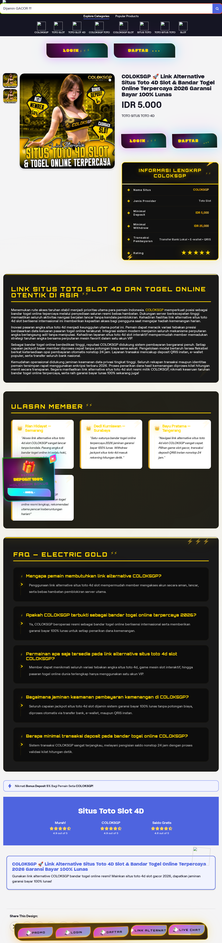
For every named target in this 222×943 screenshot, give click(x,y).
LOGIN (70, 50)
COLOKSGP (154, 310)
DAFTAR (138, 50)
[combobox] (106, 8)
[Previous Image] (23, 121)
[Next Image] (111, 121)
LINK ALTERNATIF (151, 931)
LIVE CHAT (192, 930)
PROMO (37, 931)
